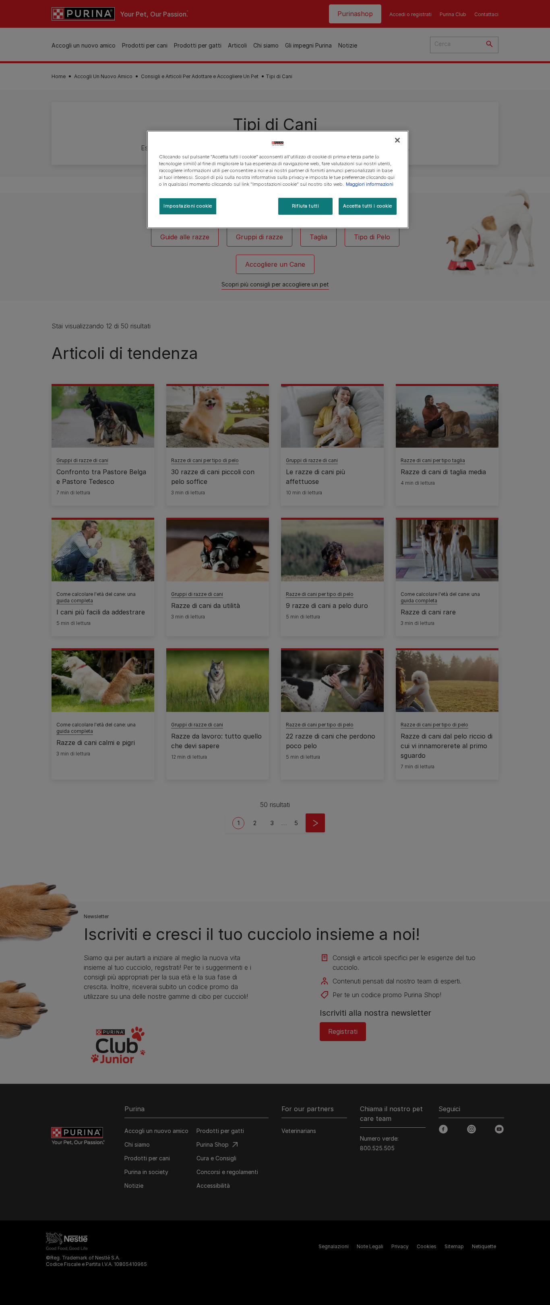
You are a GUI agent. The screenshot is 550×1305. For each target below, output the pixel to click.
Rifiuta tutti (305, 206)
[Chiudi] (397, 140)
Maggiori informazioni (369, 184)
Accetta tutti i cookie (367, 206)
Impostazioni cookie (187, 206)
